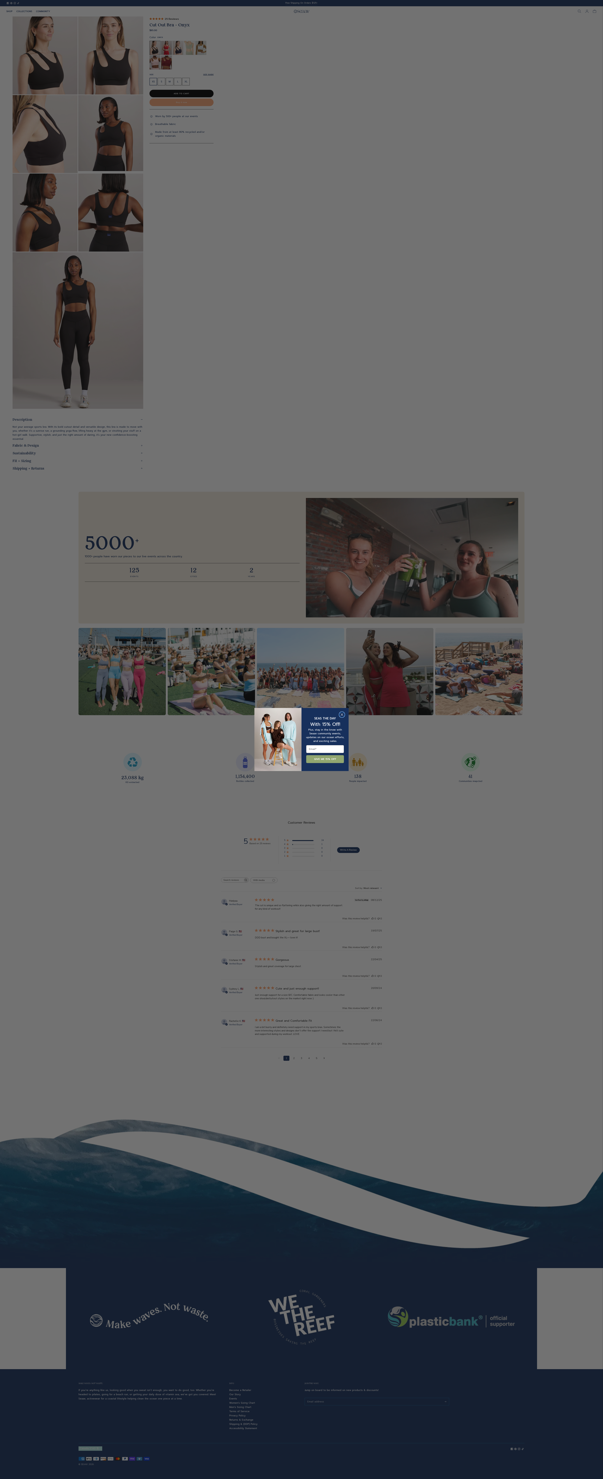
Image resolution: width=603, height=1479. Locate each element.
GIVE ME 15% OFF (325, 759)
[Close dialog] (342, 714)
